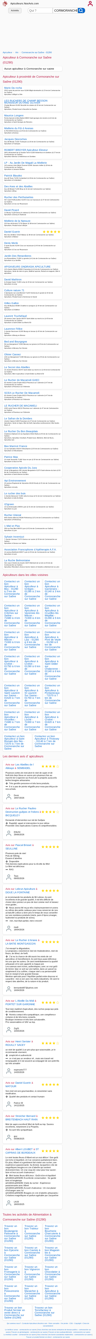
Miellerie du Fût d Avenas (18, 128)
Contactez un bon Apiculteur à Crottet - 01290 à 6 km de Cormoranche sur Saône (32, 665)
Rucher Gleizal (12, 515)
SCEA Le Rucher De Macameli (21, 393)
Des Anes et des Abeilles (18, 186)
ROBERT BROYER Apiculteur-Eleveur (26, 150)
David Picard (11, 210)
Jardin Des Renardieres (17, 256)
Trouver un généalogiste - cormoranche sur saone (29, 1332)
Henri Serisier (23, 1041)
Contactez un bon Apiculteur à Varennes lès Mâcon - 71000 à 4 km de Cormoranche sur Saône (32, 615)
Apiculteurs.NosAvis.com (24, 3)
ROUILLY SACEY (15, 1045)
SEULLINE (12, 848)
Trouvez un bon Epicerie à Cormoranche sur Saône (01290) (12, 1253)
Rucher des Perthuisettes (18, 197)
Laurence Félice (13, 329)
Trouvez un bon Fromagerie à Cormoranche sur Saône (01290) (12, 1273)
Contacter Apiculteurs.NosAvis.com (34, 1323)
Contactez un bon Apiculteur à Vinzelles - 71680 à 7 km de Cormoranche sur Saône (12, 721)
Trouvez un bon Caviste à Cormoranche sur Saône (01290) (32, 1252)
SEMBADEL (24, 768)
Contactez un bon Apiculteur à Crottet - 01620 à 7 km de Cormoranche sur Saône (52, 721)
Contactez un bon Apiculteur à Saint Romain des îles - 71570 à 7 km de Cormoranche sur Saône (14, 742)
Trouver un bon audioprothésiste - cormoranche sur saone (69, 1332)
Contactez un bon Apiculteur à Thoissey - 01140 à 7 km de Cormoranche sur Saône (47, 741)
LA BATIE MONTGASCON (21, 943)
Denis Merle (11, 243)
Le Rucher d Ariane (26, 940)
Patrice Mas (11, 457)
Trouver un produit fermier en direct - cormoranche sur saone (48, 1337)
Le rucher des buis (15, 493)
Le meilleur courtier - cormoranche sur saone (20, 1335)
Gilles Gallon (11, 303)
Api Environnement (15, 481)
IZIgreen (9, 504)
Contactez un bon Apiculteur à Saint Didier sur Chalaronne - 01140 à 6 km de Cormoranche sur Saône (52, 667)
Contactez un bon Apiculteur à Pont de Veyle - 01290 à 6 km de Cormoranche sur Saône (53, 641)
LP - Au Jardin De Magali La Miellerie (25, 163)
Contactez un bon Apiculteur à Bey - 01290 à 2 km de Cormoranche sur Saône (12, 589)
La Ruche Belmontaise (17, 560)
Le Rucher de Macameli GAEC (21, 380)
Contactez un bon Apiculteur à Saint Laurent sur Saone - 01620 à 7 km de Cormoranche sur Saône (12, 695)
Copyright (78, 1323)
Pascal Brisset (23, 845)
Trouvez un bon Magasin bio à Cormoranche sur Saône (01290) (52, 1253)
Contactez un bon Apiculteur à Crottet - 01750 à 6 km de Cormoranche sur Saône (12, 665)
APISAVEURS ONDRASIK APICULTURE (27, 267)
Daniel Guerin (12, 232)
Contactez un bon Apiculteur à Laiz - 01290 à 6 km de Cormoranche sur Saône (32, 639)
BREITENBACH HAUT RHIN (22, 1119)
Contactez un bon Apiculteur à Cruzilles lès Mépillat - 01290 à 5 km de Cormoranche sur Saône (52, 615)
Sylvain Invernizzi (14, 537)
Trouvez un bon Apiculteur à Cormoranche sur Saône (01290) (52, 1292)
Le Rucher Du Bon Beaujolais (21, 431)
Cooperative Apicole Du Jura (20, 468)
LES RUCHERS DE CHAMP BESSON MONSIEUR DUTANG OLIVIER (26, 102)
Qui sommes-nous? (14, 1323)
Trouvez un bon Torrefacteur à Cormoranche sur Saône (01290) (45, 1311)
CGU (71, 1323)
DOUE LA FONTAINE (18, 892)
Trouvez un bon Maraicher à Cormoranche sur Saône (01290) (32, 1292)
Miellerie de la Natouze (17, 221)
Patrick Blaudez (13, 176)
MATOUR (11, 1086)
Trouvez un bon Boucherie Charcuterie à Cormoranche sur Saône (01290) (52, 1233)
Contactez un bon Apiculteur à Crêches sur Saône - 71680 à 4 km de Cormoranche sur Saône (12, 615)
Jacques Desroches (15, 139)
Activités (15, 10)
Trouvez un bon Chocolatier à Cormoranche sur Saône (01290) (52, 1273)
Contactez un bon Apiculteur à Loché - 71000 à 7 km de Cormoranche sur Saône (32, 721)
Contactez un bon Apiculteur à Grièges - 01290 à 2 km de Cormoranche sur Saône (32, 590)
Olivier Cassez (12, 354)
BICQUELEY (13, 815)
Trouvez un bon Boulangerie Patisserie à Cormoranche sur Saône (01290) (12, 1233)
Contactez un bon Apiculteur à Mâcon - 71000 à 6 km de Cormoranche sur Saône (12, 641)
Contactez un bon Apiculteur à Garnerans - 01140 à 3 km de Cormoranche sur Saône (52, 590)
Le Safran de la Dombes (18, 418)
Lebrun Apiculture (25, 889)
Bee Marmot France (15, 446)
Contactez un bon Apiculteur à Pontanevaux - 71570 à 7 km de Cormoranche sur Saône (52, 694)
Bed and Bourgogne (15, 342)
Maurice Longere (14, 115)
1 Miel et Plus (12, 526)
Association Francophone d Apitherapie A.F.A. (30, 550)
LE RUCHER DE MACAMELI (20, 406)
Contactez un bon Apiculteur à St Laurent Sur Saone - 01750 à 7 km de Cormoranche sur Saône (32, 695)
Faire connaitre (54, 1323)
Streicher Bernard (25, 1116)
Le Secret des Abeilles (17, 367)
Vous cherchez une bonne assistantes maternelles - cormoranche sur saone (64, 1335)
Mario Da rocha (13, 88)
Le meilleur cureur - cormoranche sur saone (20, 1330)
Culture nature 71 (14, 290)
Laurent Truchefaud (15, 316)
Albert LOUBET (24, 1149)
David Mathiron (13, 279)
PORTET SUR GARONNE (20, 1004)
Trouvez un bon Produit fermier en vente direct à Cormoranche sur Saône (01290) (14, 1312)
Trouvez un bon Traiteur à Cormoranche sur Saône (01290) (32, 1232)
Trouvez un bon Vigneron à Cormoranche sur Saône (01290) (32, 1273)
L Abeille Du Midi (24, 1000)
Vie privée (64, 1323)
